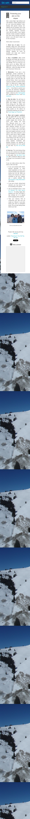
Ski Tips (16, 237)
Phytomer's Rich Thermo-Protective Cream (15, 87)
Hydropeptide (21, 93)
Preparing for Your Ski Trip (17, 236)
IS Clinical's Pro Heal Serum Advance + (16, 191)
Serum (18, 94)
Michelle (16, 233)
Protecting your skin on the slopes (15, 15)
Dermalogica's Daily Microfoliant (16, 179)
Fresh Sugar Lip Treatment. (15, 112)
